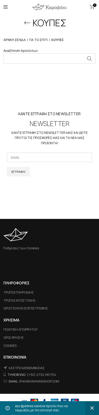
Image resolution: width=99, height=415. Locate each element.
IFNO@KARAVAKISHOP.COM (39, 381)
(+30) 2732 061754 (41, 374)
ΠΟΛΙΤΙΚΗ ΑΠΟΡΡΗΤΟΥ (20, 329)
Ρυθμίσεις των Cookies (21, 248)
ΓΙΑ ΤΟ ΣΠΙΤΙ (38, 40)
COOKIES (10, 345)
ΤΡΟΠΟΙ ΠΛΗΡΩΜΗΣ (18, 292)
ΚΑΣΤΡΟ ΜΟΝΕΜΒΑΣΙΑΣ (27, 368)
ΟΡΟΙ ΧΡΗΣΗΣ (13, 337)
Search (89, 58)
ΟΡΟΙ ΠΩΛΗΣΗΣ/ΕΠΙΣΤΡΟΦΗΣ (25, 308)
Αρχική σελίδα (14, 40)
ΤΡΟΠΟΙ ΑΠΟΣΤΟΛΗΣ (19, 300)
